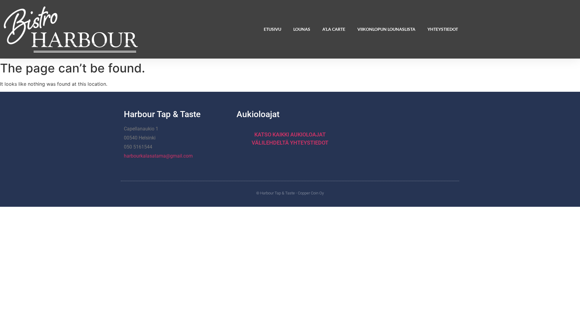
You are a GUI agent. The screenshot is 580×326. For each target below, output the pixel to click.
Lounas (301, 29)
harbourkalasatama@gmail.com (158, 156)
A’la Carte (333, 29)
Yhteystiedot (442, 29)
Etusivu (272, 29)
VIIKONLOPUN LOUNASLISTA (386, 29)
